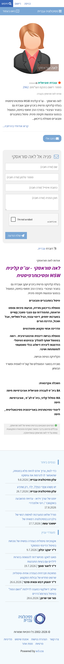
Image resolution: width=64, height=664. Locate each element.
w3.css (40, 651)
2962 (26, 87)
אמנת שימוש (22, 639)
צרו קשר (54, 639)
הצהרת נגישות (39, 639)
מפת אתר (27, 643)
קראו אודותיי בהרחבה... (15, 126)
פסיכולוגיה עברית (48, 11)
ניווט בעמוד (9, 11)
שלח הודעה (14, 235)
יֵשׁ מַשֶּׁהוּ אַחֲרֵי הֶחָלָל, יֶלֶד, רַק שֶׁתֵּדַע (36, 487)
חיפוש (5, 3)
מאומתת (32, 83)
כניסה (27, 3)
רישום (18, 3)
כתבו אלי (51, 138)
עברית (41, 248)
